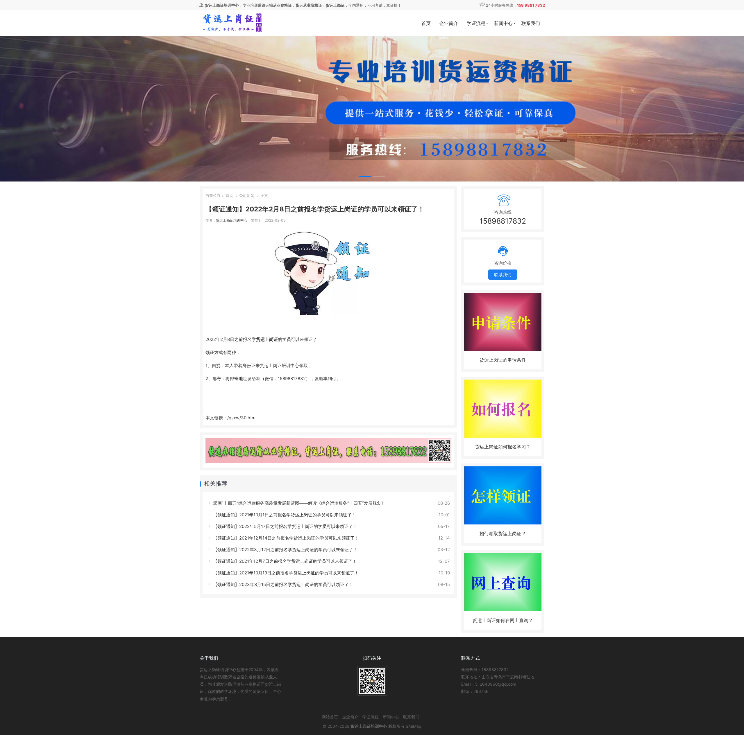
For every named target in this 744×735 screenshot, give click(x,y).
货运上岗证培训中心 (231, 220)
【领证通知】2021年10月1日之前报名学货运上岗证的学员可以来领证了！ (284, 514)
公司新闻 (246, 195)
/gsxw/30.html (242, 417)
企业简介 (448, 23)
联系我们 (530, 23)
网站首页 (330, 716)
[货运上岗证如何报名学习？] (502, 436)
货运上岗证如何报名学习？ (503, 447)
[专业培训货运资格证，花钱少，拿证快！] (372, 110)
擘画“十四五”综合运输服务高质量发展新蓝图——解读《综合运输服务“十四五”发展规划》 (299, 503)
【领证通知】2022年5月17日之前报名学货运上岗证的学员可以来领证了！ (284, 526)
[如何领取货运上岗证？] (502, 523)
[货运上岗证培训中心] (241, 23)
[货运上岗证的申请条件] (502, 349)
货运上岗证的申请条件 (503, 360)
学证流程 (476, 23)
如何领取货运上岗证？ (503, 533)
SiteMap (413, 726)
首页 (426, 23)
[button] (365, 176)
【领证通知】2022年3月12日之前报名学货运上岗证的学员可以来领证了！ (284, 549)
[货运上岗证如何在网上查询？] (502, 609)
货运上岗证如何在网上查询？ (503, 620)
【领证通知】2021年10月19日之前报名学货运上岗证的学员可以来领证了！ (285, 573)
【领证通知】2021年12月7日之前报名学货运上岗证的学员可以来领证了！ (284, 561)
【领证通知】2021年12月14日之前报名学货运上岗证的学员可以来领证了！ (285, 538)
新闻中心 (503, 23)
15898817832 (503, 221)
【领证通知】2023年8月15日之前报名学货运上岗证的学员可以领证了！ (282, 584)
